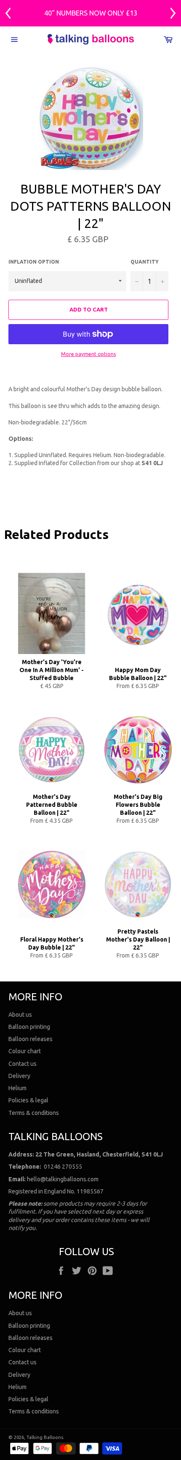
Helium (17, 1088)
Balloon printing (29, 1026)
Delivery (19, 1076)
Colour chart (24, 1051)
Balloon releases (30, 1039)
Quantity (144, 261)
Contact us (22, 1063)
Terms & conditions (33, 1112)
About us (20, 1014)
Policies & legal (28, 1100)
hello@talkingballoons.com (62, 1179)
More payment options (88, 354)
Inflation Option (33, 261)
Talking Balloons (45, 1437)
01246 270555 (63, 1166)
